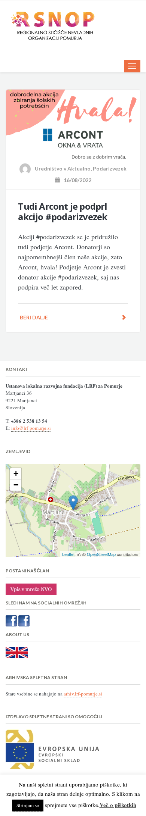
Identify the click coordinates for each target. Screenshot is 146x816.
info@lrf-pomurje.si (31, 428)
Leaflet (68, 554)
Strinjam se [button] (27, 805)
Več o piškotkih (118, 805)
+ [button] (15, 473)
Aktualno (79, 168)
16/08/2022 (75, 180)
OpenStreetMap (101, 554)
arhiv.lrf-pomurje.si (83, 693)
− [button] (15, 485)
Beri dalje (34, 317)
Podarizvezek (110, 168)
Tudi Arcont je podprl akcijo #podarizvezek (62, 211)
